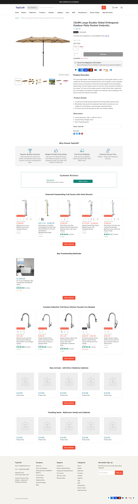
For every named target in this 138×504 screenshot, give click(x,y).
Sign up (119, 473)
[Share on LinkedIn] (79, 134)
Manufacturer (82, 12)
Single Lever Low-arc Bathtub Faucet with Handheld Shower (22, 227)
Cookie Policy (40, 478)
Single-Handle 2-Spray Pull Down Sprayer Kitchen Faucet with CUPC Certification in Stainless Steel (68, 341)
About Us (38, 466)
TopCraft (77, 29)
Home (17, 12)
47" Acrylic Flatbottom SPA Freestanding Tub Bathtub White (24, 282)
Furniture (42, 12)
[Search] (104, 7)
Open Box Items (107, 12)
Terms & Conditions (41, 468)
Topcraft (18, 286)
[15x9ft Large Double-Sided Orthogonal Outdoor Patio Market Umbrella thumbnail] (18, 82)
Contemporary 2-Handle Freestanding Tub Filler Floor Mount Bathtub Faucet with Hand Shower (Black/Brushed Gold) (47, 228)
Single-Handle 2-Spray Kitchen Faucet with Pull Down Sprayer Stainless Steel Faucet (111, 340)
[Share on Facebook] (74, 134)
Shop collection (69, 244)
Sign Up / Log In (61, 475)
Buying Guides (61, 478)
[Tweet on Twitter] (77, 134)
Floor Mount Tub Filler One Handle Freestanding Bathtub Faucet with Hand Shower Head (112, 228)
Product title (20, 395)
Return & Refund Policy (63, 468)
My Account (60, 473)
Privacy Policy (40, 475)
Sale (67, 12)
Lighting (60, 12)
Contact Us (60, 466)
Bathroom (32, 12)
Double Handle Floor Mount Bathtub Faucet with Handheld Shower (90, 227)
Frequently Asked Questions (65, 471)
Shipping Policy (40, 480)
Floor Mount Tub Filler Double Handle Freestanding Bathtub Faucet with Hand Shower (69, 228)
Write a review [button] (83, 181)
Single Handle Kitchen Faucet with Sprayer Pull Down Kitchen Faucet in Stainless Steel (45, 340)
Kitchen (23, 12)
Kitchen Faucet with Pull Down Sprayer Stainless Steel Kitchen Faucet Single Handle (24, 340)
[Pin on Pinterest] (82, 134)
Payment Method (41, 482)
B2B (73, 12)
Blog (37, 485)
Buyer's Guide (94, 12)
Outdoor (51, 12)
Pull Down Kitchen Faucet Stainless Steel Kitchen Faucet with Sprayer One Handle (90, 340)
